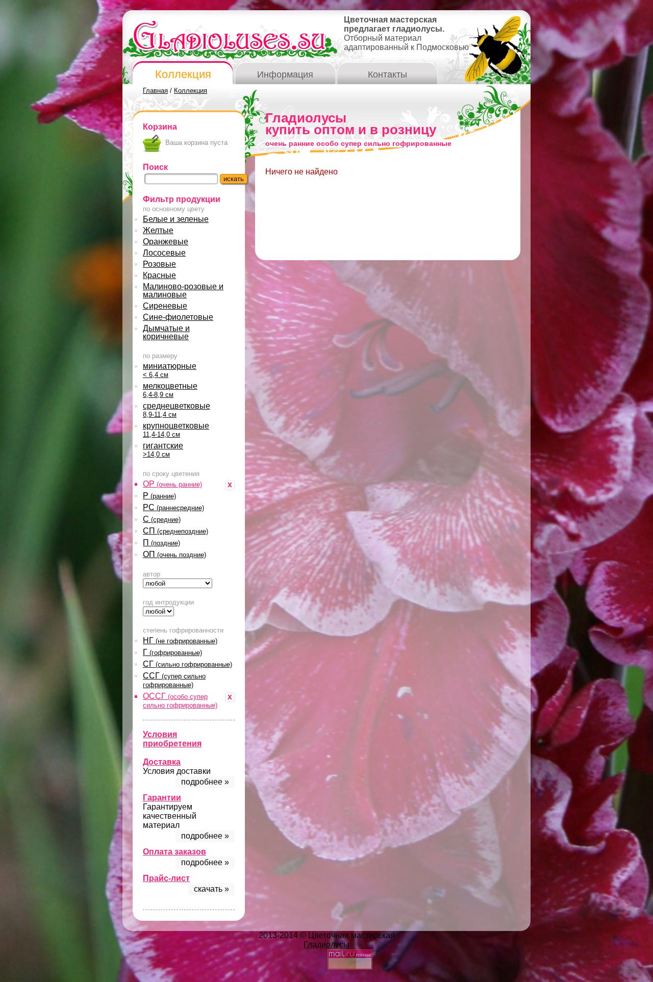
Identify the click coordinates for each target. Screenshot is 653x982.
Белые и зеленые (176, 219)
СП (175, 530)
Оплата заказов (174, 851)
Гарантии (162, 797)
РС (173, 507)
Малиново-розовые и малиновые (183, 290)
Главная (155, 90)
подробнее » (205, 781)
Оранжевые (165, 241)
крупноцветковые (176, 429)
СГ (187, 664)
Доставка (162, 762)
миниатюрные (169, 370)
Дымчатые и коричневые (166, 332)
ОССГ (180, 700)
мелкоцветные (170, 390)
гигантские (163, 449)
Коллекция (183, 74)
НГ (180, 640)
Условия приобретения (172, 739)
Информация (285, 74)
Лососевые (164, 252)
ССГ (174, 680)
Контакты (387, 74)
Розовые (159, 264)
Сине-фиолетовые (178, 317)
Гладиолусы (326, 944)
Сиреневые (165, 305)
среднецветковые (176, 409)
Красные (159, 275)
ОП (174, 554)
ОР (172, 484)
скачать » (211, 889)
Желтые (158, 230)
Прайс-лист (166, 878)
